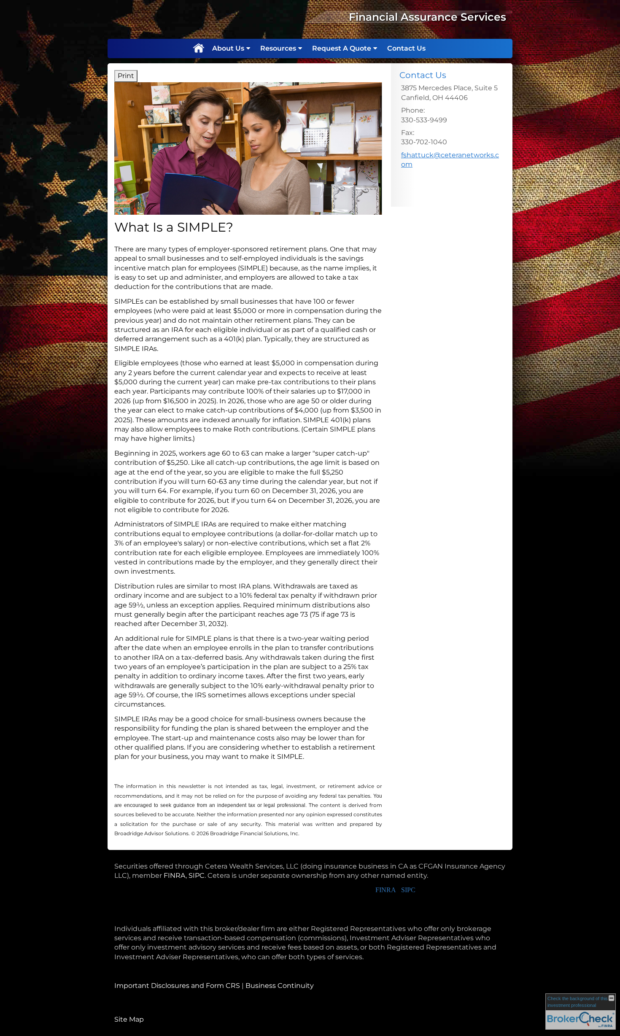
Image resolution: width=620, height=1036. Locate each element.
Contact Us (406, 48)
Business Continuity (279, 986)
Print (126, 76)
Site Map (129, 1019)
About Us (228, 48)
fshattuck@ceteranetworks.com (450, 159)
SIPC (197, 875)
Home (198, 48)
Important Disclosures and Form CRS (177, 986)
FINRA (175, 875)
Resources (278, 48)
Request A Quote (341, 48)
